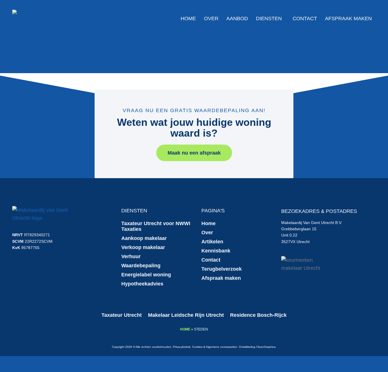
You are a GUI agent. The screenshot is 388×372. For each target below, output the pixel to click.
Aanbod (237, 18)
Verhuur (131, 256)
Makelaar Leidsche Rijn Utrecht (186, 315)
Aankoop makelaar (144, 238)
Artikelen (212, 241)
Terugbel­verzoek (221, 269)
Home (188, 18)
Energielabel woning (146, 275)
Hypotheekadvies (142, 284)
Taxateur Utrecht (121, 315)
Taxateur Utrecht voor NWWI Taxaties (155, 226)
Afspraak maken (348, 18)
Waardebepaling (140, 265)
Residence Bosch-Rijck (258, 315)
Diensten (269, 18)
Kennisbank (215, 251)
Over (211, 18)
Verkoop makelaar (143, 247)
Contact (305, 18)
